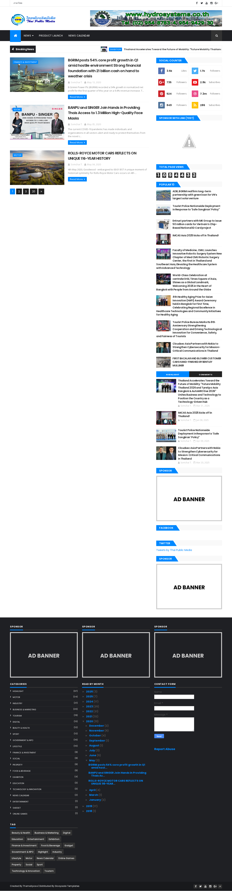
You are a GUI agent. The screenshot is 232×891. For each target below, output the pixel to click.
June (93, 755)
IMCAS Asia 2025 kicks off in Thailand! (196, 235)
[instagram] (212, 3)
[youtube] (207, 3)
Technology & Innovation (27, 789)
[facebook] (197, 3)
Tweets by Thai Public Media (174, 550)
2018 (89, 811)
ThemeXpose (30, 886)
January (95, 800)
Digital (16, 721)
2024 (90, 701)
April (92, 790)
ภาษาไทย (18, 3)
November (97, 730)
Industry (17, 703)
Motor (17, 155)
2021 (89, 716)
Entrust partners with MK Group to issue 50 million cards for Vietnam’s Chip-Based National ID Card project (197, 224)
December (97, 726)
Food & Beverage (22, 770)
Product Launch (51, 35)
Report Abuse (164, 749)
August (94, 745)
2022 (89, 711)
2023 (89, 706)
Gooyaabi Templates (67, 886)
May (92, 760)
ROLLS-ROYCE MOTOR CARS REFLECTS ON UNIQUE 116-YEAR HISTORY (102, 156)
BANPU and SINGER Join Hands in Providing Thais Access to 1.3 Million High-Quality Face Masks (105, 113)
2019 (89, 806)
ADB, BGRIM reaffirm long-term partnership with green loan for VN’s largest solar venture (195, 194)
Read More (76, 97)
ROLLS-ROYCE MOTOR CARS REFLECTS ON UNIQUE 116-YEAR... (115, 782)
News (27, 35)
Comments (205, 374)
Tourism (17, 715)
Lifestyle (17, 746)
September (97, 740)
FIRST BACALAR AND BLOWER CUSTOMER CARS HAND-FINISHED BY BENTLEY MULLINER (197, 362)
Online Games (20, 813)
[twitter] (202, 3)
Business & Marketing (24, 709)
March (94, 795)
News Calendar (79, 35)
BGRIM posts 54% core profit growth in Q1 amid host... (116, 766)
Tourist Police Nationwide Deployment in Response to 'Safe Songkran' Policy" (196, 207)
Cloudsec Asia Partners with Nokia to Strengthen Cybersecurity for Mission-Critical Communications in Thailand (196, 347)
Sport (16, 734)
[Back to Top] (220, 886)
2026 (89, 691)
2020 (90, 721)
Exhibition (102, 49)
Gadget (17, 807)
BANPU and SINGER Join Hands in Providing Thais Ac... (117, 774)
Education (18, 783)
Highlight (172, 374)
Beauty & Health (21, 727)
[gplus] (216, 3)
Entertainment (20, 801)
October (95, 735)
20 (33, 191)
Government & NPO (23, 740)
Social (17, 109)
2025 (89, 696)
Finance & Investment (25, 62)
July (92, 750)
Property (17, 764)
